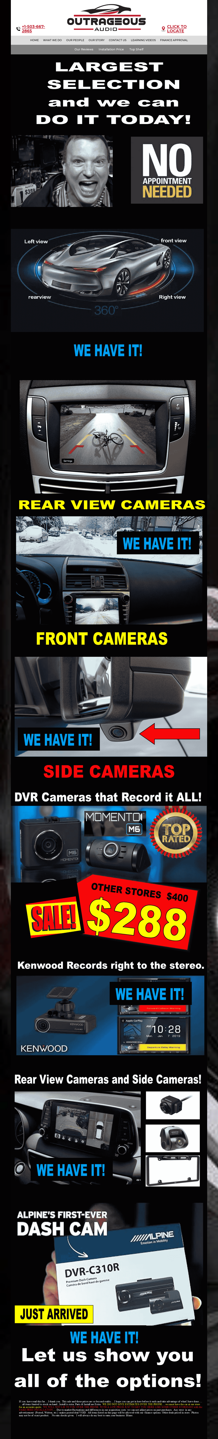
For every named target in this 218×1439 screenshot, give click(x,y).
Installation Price (111, 49)
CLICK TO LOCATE (177, 28)
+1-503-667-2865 (33, 28)
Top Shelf (136, 49)
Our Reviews (84, 49)
